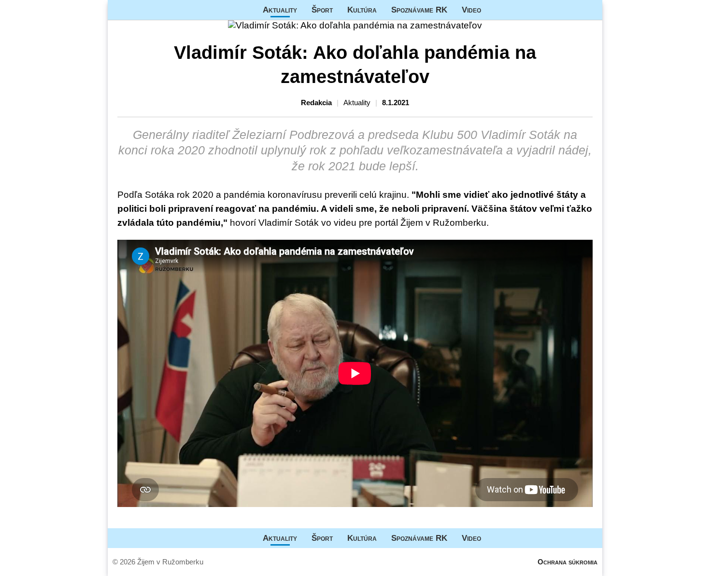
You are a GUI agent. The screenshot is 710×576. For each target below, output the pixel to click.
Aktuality (280, 9)
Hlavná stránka (144, 10)
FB (495, 10)
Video (471, 9)
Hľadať (590, 10)
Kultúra (362, 9)
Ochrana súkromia (567, 562)
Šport (322, 9)
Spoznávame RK (419, 9)
